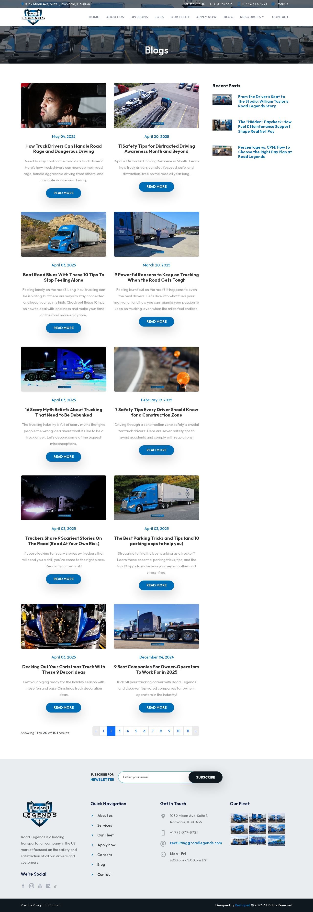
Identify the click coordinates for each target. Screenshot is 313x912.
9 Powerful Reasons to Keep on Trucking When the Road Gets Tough (156, 277)
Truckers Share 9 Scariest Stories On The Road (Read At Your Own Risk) (63, 540)
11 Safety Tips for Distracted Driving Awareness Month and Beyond (156, 148)
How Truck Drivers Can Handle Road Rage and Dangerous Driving (63, 148)
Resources (250, 17)
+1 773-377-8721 (254, 4)
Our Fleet (180, 17)
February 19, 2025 (156, 400)
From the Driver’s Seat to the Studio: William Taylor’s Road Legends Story (263, 101)
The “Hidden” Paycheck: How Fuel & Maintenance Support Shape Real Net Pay (264, 126)
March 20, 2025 (156, 265)
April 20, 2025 (156, 136)
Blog (228, 17)
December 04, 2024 (156, 657)
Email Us (282, 4)
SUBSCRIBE (205, 777)
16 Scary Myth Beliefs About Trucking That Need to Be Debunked (63, 412)
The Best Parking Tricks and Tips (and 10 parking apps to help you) (156, 540)
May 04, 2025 (63, 136)
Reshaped (242, 905)
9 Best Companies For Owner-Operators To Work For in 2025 (156, 669)
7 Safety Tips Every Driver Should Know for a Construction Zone (156, 412)
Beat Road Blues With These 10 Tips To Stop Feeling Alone (63, 277)
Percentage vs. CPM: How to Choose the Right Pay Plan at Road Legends (265, 152)
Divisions (139, 17)
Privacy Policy (31, 905)
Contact (280, 17)
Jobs (159, 17)
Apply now (206, 17)
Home (94, 17)
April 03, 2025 (63, 265)
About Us (115, 17)
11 (188, 730)
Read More (64, 193)
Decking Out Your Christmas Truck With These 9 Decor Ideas (63, 669)
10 (178, 730)
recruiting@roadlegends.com (196, 843)
